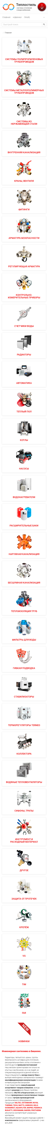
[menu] (24, 17)
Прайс (27, 17)
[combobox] (22, 24)
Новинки (17, 17)
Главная (6, 17)
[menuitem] (6, 17)
